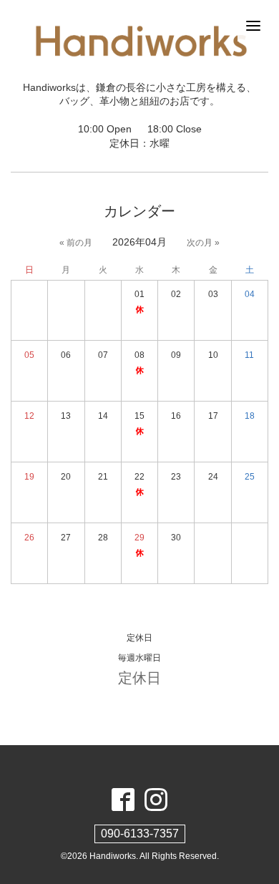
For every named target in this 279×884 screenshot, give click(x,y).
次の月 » (203, 243)
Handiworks (112, 856)
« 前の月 (75, 243)
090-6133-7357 (140, 833)
